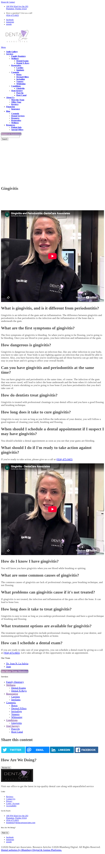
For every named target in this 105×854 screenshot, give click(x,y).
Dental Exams (22, 61)
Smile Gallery (12, 52)
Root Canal (21, 95)
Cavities (19, 68)
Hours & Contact (8, 2)
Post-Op (19, 93)
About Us (10, 97)
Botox (19, 74)
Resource (15, 118)
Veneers (19, 81)
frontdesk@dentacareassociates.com (20, 823)
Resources (10, 125)
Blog (8, 111)
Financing (10, 107)
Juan (8, 666)
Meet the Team (17, 100)
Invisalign (20, 79)
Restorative (16, 65)
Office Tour (16, 102)
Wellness (15, 58)
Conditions (16, 86)
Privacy (9, 801)
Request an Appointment (11, 134)
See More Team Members (14, 671)
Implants (20, 70)
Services (9, 54)
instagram (10, 22)
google (9, 24)
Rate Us (5, 833)
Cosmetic (15, 72)
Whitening (20, 84)
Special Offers (17, 130)
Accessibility (11, 806)
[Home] (17, 45)
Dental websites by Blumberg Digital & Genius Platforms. (31, 850)
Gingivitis (20, 88)
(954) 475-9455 (12, 15)
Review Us (6, 768)
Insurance (15, 109)
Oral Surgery (17, 91)
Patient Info (16, 127)
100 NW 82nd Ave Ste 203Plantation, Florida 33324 (17, 7)
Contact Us (10, 799)
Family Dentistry (18, 56)
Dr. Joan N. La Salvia (17, 663)
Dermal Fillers (22, 77)
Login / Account (12, 803)
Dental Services (18, 116)
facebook (10, 20)
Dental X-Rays (22, 63)
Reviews (14, 104)
